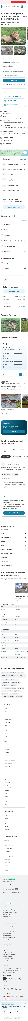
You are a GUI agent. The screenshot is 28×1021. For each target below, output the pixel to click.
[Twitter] (8, 989)
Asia (5, 711)
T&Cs (24, 84)
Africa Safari (7, 854)
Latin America (7, 719)
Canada (6, 799)
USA (5, 804)
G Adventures (7, 821)
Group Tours (5, 693)
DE (9, 978)
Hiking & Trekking (8, 845)
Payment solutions (7, 933)
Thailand (6, 752)
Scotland (6, 790)
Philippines (7, 746)
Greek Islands (7, 771)
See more (17, 654)
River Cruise (7, 851)
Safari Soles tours (8, 478)
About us (5, 902)
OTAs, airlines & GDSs (8, 958)
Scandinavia (7, 782)
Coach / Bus (7, 859)
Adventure (6, 840)
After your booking (7, 914)
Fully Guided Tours (13, 693)
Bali (5, 733)
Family (6, 867)
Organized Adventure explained (10, 923)
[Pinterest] (15, 989)
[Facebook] (4, 989)
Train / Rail (7, 862)
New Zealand (7, 744)
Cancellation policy (7, 916)
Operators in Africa (15, 682)
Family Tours (21, 688)
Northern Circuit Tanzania (8, 696)
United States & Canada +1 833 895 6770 (12, 968)
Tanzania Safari (5, 679)
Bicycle (6, 842)
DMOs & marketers (7, 956)
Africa (5, 708)
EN (4, 978)
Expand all (23, 159)
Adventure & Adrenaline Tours (9, 688)
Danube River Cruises (9, 760)
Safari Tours (13, 685)
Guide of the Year (7, 944)
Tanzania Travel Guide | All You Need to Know (12, 672)
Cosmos (6, 818)
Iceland (6, 774)
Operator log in (6, 939)
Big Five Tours (17, 690)
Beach (5, 865)
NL (4, 981)
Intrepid (6, 823)
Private (6, 870)
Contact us (5, 965)
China (5, 736)
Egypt (5, 725)
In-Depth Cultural (8, 856)
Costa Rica (7, 801)
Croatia (6, 757)
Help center (5, 967)
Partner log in (6, 960)
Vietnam (6, 755)
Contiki (6, 815)
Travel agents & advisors (8, 952)
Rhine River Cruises (9, 787)
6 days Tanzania (5, 682)
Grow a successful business (9, 931)
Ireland (6, 776)
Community (5, 918)
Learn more (22, 306)
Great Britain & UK (8, 766)
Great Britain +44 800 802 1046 (10, 970)
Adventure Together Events (9, 926)
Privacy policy (7, 85)
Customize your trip (12, 105)
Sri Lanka (6, 749)
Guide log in (5, 947)
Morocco (6, 728)
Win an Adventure (9, 910)
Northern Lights (8, 848)
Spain (5, 793)
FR (19, 978)
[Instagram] (11, 989)
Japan (5, 741)
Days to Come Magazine (8, 909)
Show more (4, 392)
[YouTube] (19, 989)
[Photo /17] (11, 401)
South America (7, 722)
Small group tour (15, 679)
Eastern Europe (8, 763)
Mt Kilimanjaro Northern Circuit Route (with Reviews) (12, 676)
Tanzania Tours (5, 685)
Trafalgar (6, 829)
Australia (6, 714)
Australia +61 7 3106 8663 (9, 972)
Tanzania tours (19, 696)
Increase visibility (7, 935)
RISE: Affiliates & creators (9, 954)
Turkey (6, 796)
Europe (6, 716)
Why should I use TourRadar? (10, 912)
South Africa (7, 730)
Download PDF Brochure (14, 96)
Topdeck (6, 826)
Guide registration (7, 946)
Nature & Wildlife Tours (7, 690)
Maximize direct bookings (9, 937)
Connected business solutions (10, 924)
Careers (7, 903)
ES (14, 978)
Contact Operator (12, 100)
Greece (6, 769)
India (5, 739)
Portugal (6, 785)
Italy (5, 779)
